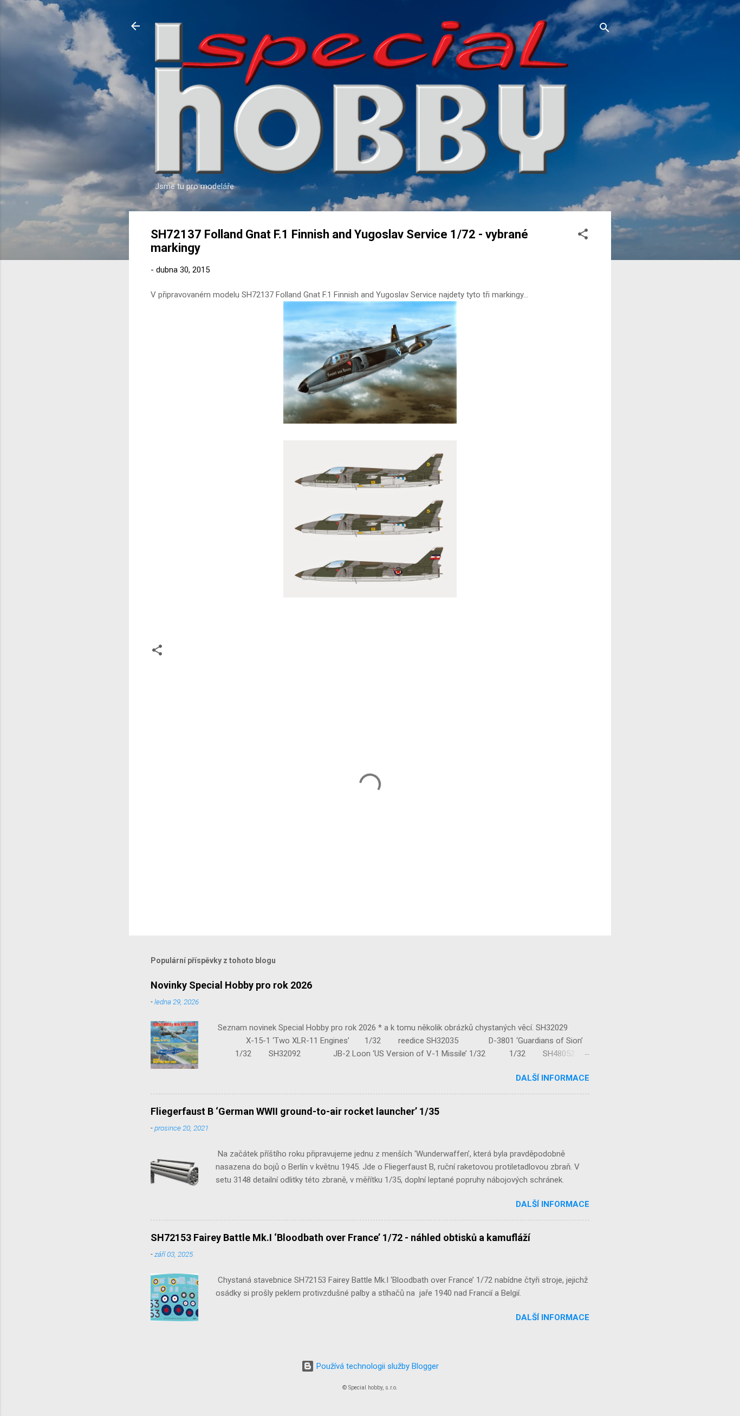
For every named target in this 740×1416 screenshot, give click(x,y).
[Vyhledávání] (604, 29)
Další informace (552, 1078)
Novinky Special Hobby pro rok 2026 (231, 985)
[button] (582, 236)
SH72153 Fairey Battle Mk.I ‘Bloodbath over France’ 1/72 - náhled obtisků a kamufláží (340, 1237)
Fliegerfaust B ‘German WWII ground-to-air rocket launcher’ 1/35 (295, 1111)
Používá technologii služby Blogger (376, 1366)
